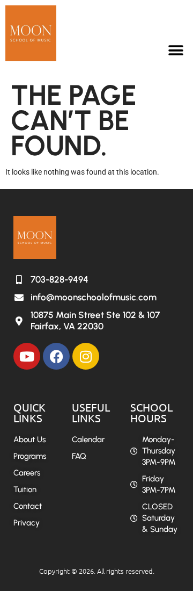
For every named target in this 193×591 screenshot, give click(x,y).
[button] (176, 50)
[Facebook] (56, 356)
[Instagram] (85, 356)
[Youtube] (26, 356)
